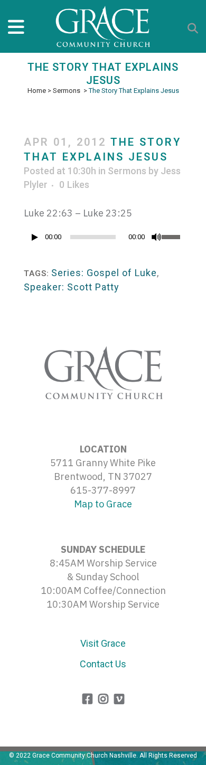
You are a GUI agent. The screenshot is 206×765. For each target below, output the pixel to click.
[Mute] (156, 237)
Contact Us (103, 663)
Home (36, 91)
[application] (103, 240)
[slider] (172, 235)
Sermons (66, 91)
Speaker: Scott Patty (71, 286)
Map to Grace (103, 504)
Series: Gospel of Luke (104, 272)
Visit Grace (103, 643)
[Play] (35, 237)
